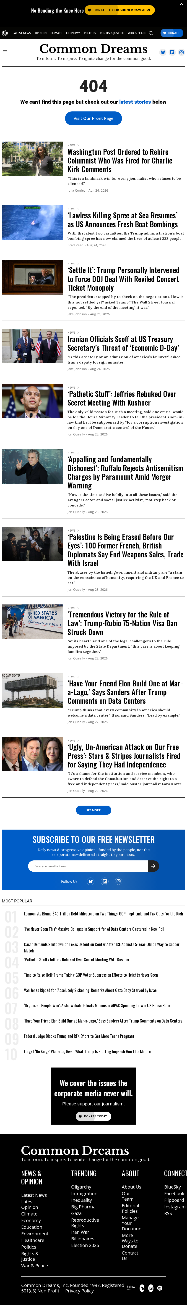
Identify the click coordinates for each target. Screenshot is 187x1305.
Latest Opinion (29, 1204)
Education (31, 1227)
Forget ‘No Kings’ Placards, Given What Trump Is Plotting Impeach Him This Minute (87, 1051)
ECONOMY (73, 33)
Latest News (34, 1195)
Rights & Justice (30, 1256)
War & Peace (34, 1266)
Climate (29, 1214)
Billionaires (82, 1239)
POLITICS (90, 33)
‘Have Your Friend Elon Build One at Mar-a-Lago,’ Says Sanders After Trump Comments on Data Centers (125, 692)
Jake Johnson (77, 314)
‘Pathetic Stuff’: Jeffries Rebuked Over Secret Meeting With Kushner (122, 398)
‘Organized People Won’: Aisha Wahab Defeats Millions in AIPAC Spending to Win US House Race (97, 1005)
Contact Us (130, 1255)
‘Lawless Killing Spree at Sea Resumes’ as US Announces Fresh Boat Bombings (123, 219)
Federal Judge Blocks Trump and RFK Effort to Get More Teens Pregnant (79, 1036)
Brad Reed (75, 245)
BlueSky (172, 1187)
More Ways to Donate (130, 1240)
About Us (131, 1187)
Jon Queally (76, 434)
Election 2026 (85, 1245)
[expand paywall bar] (181, 4)
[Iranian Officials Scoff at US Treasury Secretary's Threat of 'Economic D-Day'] (32, 345)
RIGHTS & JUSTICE (112, 33)
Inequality (81, 1200)
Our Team (128, 1196)
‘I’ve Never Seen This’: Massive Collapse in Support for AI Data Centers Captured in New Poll (94, 929)
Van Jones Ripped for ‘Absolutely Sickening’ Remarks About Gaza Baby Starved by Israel (91, 990)
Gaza (76, 1213)
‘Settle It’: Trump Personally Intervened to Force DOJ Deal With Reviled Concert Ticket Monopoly (123, 278)
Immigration (84, 1193)
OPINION (41, 33)
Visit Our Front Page (93, 118)
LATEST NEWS (22, 33)
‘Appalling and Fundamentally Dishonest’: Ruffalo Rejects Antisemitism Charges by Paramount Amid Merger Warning (125, 471)
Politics (28, 1247)
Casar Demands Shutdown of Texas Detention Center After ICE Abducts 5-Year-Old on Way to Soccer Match (101, 947)
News (71, 145)
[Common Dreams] (5, 33)
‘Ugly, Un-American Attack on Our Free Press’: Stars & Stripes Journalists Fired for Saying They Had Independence (124, 755)
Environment (34, 1234)
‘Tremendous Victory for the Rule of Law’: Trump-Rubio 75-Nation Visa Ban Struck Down (122, 623)
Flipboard (174, 1200)
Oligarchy (81, 1187)
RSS (168, 1213)
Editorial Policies (130, 1208)
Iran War (80, 1232)
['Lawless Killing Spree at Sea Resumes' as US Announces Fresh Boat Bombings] (32, 221)
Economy (31, 1220)
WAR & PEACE (137, 33)
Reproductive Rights (85, 1223)
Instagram (175, 1207)
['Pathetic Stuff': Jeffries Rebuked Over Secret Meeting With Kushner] (32, 400)
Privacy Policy (79, 1291)
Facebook (174, 1193)
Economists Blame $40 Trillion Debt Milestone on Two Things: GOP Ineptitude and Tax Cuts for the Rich (103, 914)
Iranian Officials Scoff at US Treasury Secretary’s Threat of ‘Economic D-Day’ (123, 343)
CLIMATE (56, 33)
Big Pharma (83, 1207)
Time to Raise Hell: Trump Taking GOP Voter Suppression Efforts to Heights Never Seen (91, 975)
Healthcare (32, 1240)
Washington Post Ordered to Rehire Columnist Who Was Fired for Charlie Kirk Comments (120, 160)
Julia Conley (76, 190)
